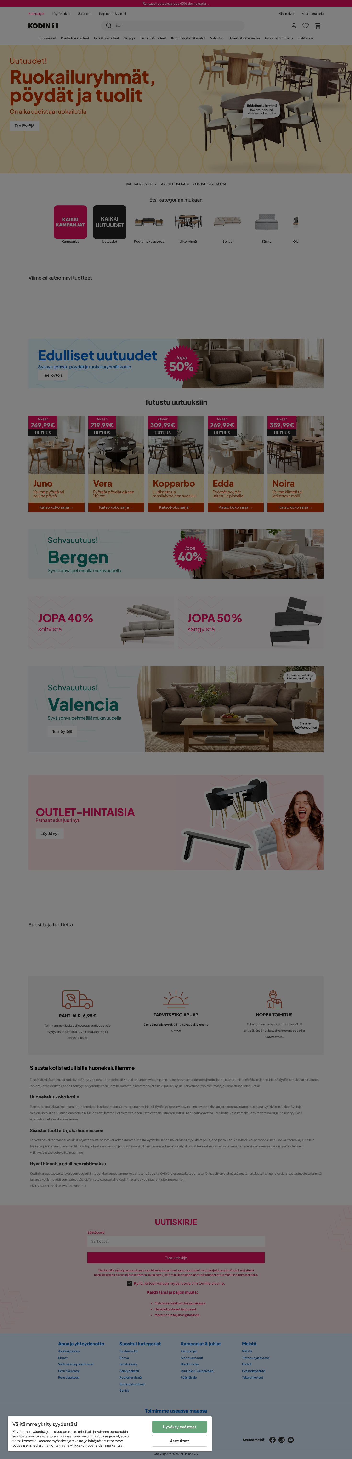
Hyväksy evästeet (179, 1426)
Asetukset (179, 1440)
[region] (110, 1433)
